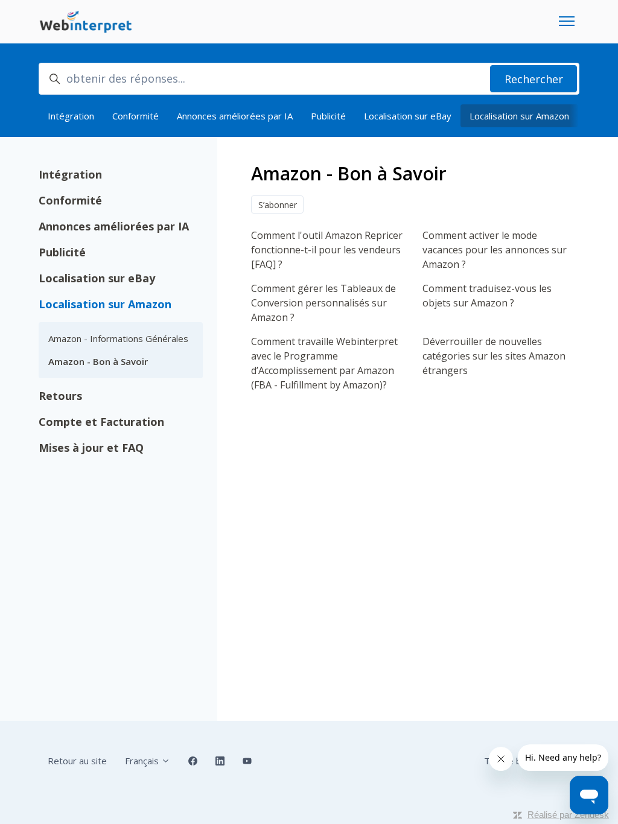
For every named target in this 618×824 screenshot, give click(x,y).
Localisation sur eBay (407, 116)
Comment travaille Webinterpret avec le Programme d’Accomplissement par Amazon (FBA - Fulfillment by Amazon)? (324, 363)
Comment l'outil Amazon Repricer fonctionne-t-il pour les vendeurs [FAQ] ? (327, 250)
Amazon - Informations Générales (118, 338)
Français (143, 761)
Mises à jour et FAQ (91, 447)
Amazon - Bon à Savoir (98, 361)
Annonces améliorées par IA (235, 116)
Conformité (135, 116)
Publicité (328, 116)
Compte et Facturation (101, 421)
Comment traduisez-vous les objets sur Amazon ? (487, 295)
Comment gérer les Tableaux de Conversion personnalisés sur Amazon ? (323, 303)
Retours (60, 395)
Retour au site (77, 761)
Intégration (71, 116)
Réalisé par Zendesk (568, 815)
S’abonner (277, 205)
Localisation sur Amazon (519, 116)
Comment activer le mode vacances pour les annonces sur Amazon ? (494, 250)
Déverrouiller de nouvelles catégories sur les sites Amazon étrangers (493, 356)
